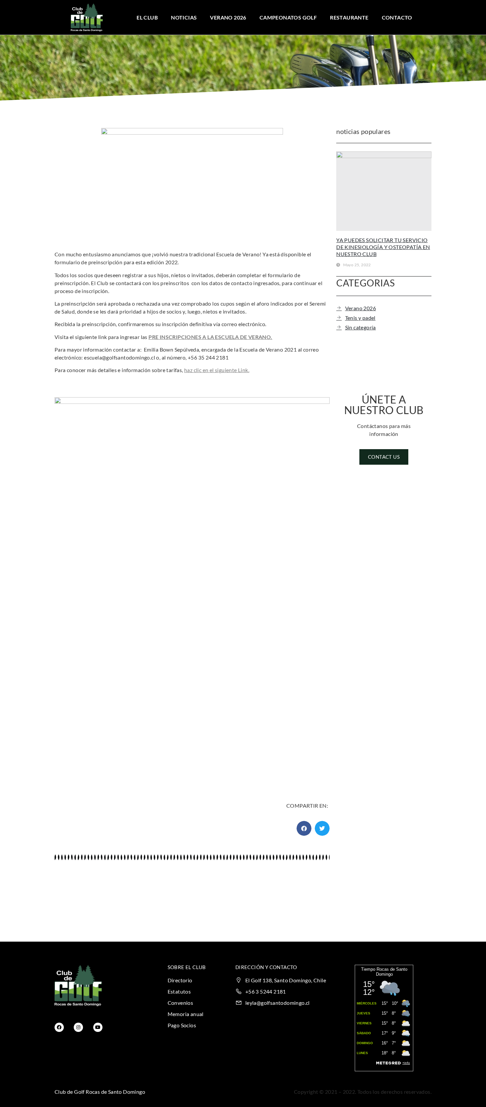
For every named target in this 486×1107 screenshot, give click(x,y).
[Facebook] (59, 1027)
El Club (147, 17)
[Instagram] (78, 1027)
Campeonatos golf (288, 17)
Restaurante (349, 17)
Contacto (397, 17)
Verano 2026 (228, 17)
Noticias (184, 17)
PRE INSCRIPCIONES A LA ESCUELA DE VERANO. (210, 337)
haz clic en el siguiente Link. (216, 370)
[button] (304, 828)
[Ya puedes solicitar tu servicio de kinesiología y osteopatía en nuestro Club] (383, 191)
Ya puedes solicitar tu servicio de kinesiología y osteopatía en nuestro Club (383, 247)
